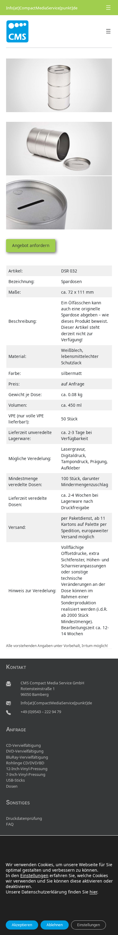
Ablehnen (55, 924)
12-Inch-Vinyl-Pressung (27, 768)
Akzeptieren (22, 924)
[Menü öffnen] (108, 7)
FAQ (10, 824)
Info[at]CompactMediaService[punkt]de (41, 8)
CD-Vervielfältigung (23, 745)
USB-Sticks (15, 780)
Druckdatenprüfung (24, 818)
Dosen (12, 786)
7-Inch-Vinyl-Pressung (25, 774)
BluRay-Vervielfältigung (27, 757)
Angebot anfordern (30, 245)
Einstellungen (34, 875)
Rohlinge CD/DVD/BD (25, 763)
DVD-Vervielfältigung (25, 751)
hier (93, 892)
